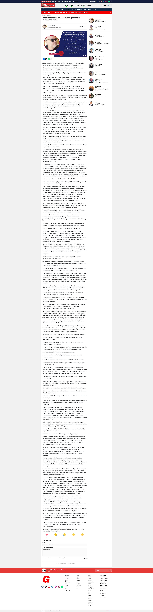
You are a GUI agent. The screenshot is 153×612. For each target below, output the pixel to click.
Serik (89, 605)
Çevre (78, 588)
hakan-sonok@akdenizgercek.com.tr (54, 27)
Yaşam (66, 585)
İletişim (101, 592)
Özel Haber (67, 582)
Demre (89, 580)
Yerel (66, 587)
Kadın (66, 588)
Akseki (89, 575)
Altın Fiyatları (103, 583)
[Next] (110, 12)
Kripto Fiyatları (103, 585)
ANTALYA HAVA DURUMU (73, 1)
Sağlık (78, 575)
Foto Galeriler (103, 577)
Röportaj (79, 580)
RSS (43, 610)
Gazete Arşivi (103, 597)
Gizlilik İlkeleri (103, 593)
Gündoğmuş (91, 588)
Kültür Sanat (67, 590)
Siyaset (66, 580)
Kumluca (90, 600)
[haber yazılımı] (109, 610)
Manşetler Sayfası (104, 578)
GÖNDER (85, 558)
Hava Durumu (103, 588)
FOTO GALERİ (66, 1)
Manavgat (90, 602)
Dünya (78, 582)
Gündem (67, 575)
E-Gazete (91, 1)
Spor (66, 583)
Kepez (89, 595)
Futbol (78, 587)
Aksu (89, 577)
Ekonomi (67, 578)
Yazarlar (94, 1)
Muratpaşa (90, 603)
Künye (101, 590)
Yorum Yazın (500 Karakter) (48, 547)
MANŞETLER (54, 1)
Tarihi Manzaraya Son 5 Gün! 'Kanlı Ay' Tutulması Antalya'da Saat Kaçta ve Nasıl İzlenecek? (75, 12)
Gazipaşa (90, 587)
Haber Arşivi (102, 595)
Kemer (89, 593)
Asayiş (78, 578)
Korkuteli (90, 598)
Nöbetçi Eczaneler (104, 587)
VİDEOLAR (59, 1)
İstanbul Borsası (103, 580)
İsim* (43, 542)
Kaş (89, 592)
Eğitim (78, 577)
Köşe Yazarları (47, 15)
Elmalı (89, 583)
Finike (89, 585)
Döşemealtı (90, 582)
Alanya (89, 578)
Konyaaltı (90, 597)
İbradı (89, 590)
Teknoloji (79, 585)
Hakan (51, 26)
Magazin (78, 583)
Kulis (66, 577)
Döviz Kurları (103, 582)
